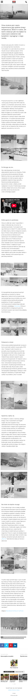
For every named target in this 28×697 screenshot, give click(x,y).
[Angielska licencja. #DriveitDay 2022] (5, 677)
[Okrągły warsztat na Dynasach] (23, 677)
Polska (17, 637)
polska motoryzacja (5, 638)
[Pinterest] (11, 645)
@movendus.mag (14, 690)
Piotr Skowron (6, 18)
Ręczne (4, 539)
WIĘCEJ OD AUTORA (19, 671)
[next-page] (15, 684)
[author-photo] (14, 662)
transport (15, 638)
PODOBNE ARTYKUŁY (9, 671)
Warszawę (17, 306)
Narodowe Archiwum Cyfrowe (14, 611)
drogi (5, 637)
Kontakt (14, 693)
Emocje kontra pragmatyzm (13, 681)
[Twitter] (6, 645)
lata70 (13, 637)
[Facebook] (2, 645)
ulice (19, 638)
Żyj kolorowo (23, 656)
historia (9, 637)
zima (22, 638)
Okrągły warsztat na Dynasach (23, 681)
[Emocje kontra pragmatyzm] (14, 677)
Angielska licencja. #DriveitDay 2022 (4, 681)
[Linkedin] (15, 645)
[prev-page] (13, 684)
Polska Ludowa (23, 637)
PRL (11, 638)
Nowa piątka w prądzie (7, 656)
